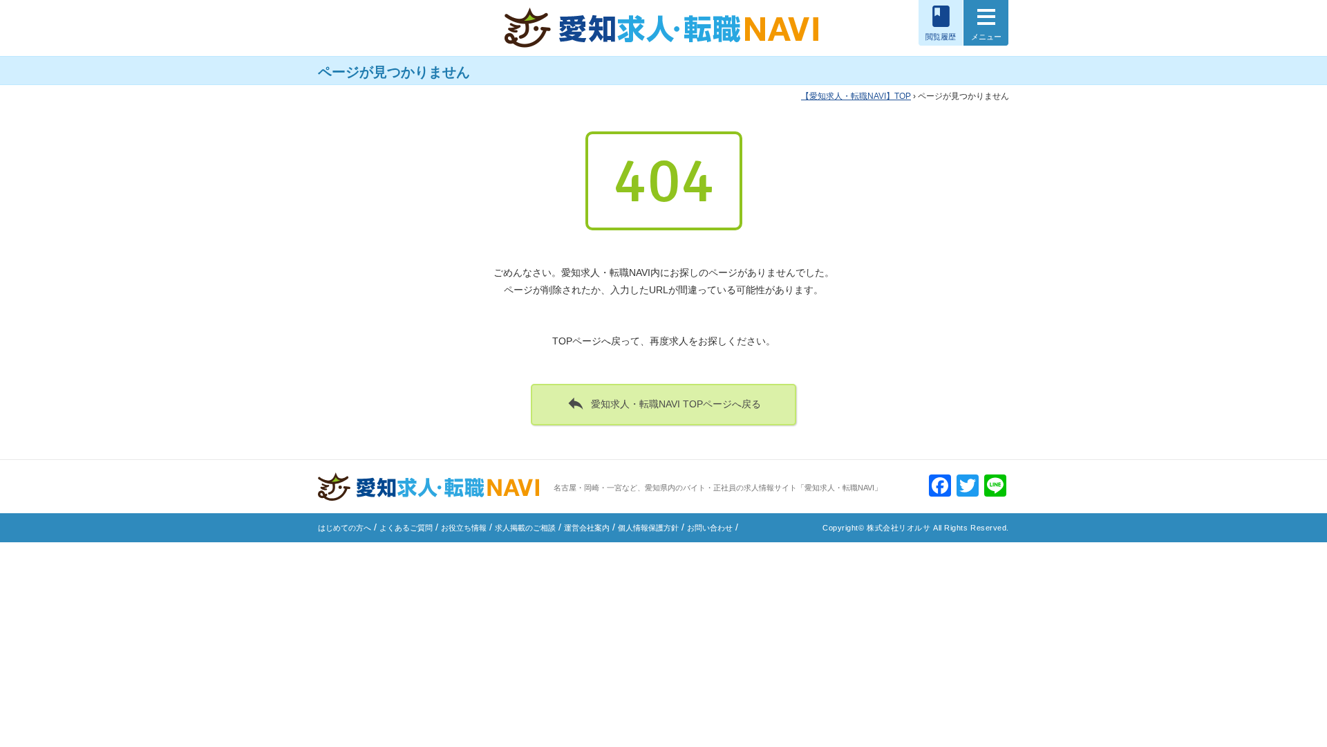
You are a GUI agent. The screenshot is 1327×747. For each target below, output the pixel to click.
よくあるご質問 (406, 528)
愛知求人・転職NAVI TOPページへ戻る (663, 403)
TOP (860, 96)
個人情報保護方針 (648, 528)
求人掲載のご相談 (525, 528)
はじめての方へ (344, 528)
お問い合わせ (710, 528)
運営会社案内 (587, 528)
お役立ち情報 (464, 528)
